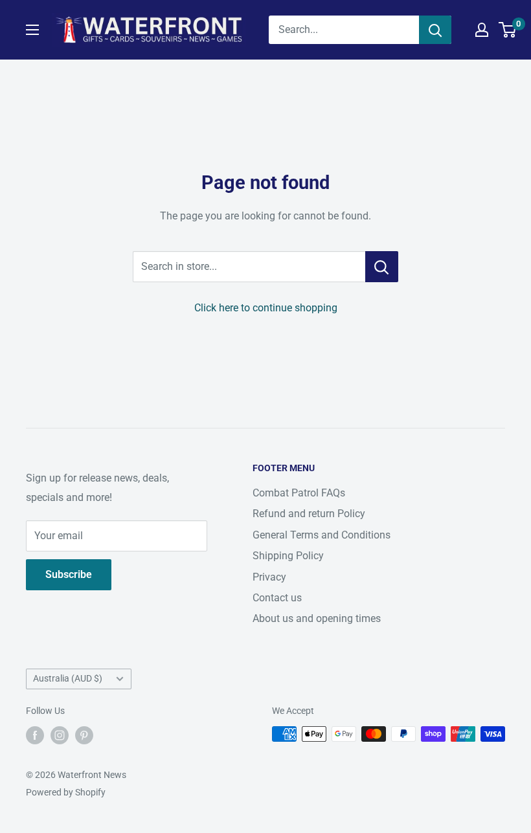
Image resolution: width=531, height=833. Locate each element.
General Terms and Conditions (321, 535)
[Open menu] (32, 30)
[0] (508, 30)
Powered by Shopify (66, 792)
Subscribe (68, 574)
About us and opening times (317, 618)
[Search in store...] (381, 266)
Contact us (277, 598)
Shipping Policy (288, 556)
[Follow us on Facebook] (35, 735)
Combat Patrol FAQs (299, 493)
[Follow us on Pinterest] (84, 735)
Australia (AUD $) (67, 678)
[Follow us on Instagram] (60, 735)
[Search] (435, 30)
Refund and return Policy (309, 513)
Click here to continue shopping (265, 308)
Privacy (269, 577)
